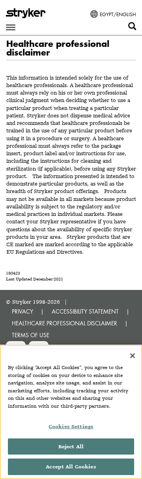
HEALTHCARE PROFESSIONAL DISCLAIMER (64, 323)
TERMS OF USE (30, 335)
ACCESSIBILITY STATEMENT (85, 311)
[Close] (132, 355)
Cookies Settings (71, 426)
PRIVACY (22, 311)
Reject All (71, 446)
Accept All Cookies (71, 467)
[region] (71, 412)
